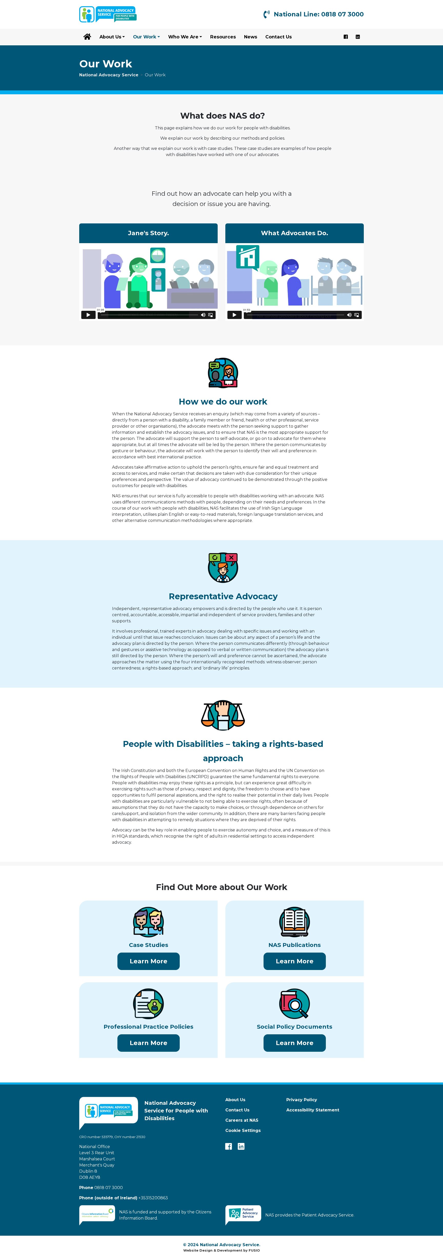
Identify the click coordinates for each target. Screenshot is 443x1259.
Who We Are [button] (183, 36)
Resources (223, 36)
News (250, 36)
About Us (235, 1099)
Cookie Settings (243, 1130)
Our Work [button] (144, 36)
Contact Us (278, 36)
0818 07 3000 (101, 1187)
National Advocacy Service (108, 75)
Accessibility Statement (312, 1110)
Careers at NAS (241, 1120)
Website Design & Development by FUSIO (221, 1250)
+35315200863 (123, 1197)
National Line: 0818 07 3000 (319, 14)
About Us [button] (110, 36)
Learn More (155, 961)
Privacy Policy (301, 1099)
